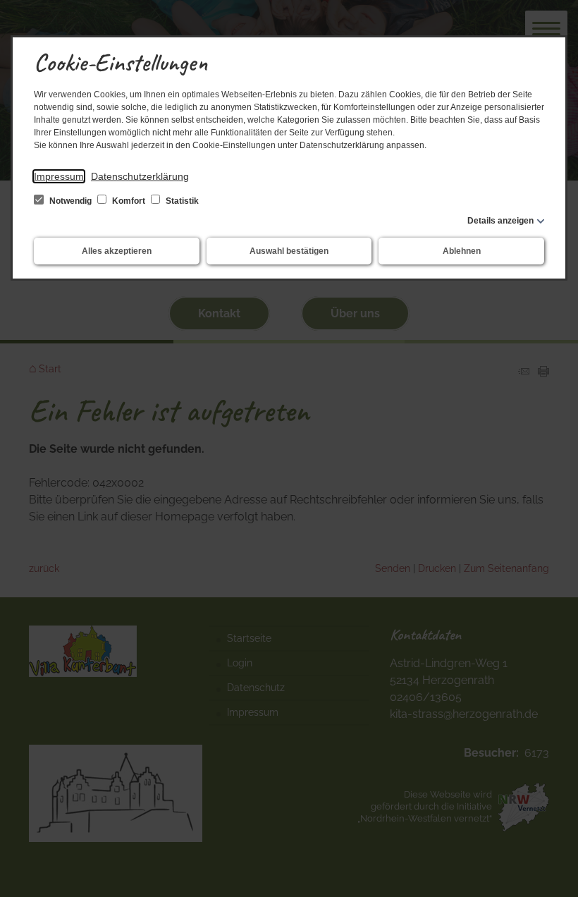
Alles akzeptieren (117, 251)
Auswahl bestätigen (289, 251)
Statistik (181, 201)
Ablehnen (462, 251)
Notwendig (70, 201)
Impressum (59, 176)
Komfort (128, 201)
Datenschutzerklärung (140, 176)
